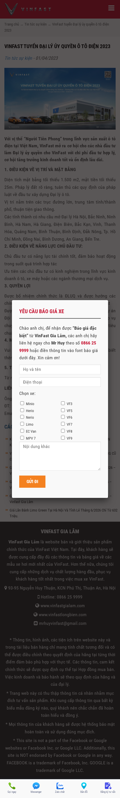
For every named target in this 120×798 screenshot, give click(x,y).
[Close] (108, 300)
